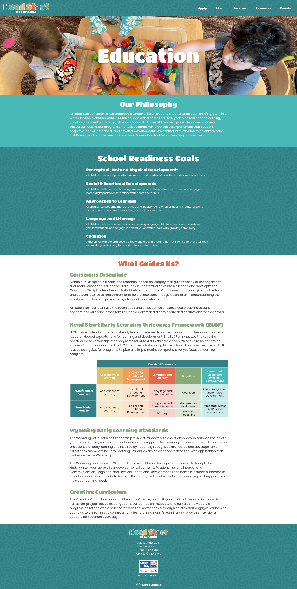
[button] (202, 8)
